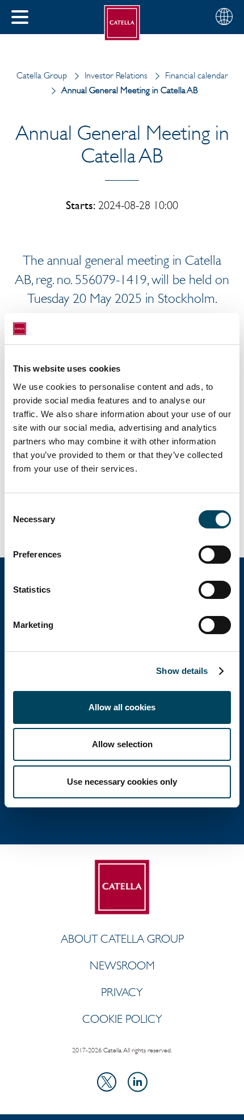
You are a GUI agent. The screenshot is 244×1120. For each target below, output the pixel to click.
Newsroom (122, 965)
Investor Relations (116, 75)
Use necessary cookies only (122, 781)
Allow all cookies (122, 707)
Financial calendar (196, 75)
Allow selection (122, 744)
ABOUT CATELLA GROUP (122, 939)
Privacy (122, 992)
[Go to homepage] (122, 23)
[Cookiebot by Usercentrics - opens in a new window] (181, 329)
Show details (182, 671)
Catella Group (41, 75)
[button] (20, 17)
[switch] (215, 555)
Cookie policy (122, 1019)
